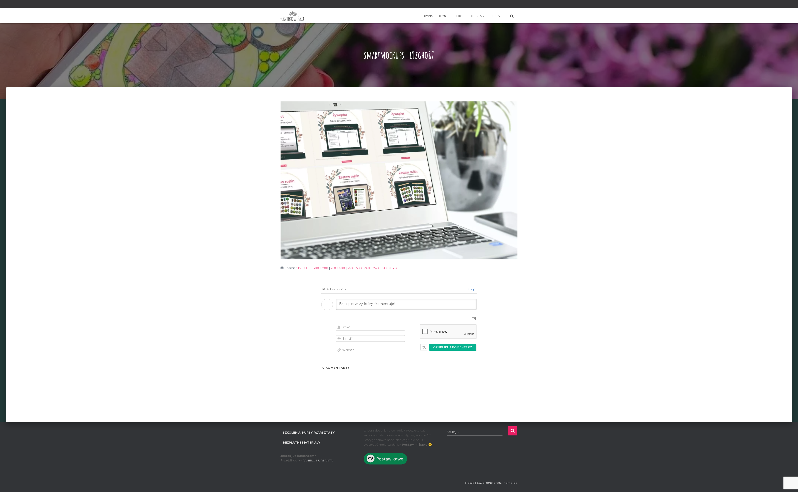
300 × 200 (320, 268)
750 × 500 (338, 268)
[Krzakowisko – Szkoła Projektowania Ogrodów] (292, 16)
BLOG (458, 15)
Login (471, 289)
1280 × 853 (389, 268)
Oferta (476, 15)
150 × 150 (304, 268)
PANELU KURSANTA (317, 460)
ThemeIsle (509, 483)
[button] (464, 15)
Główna (426, 15)
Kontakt (497, 15)
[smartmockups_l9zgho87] (399, 180)
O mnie (443, 15)
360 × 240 (372, 268)
